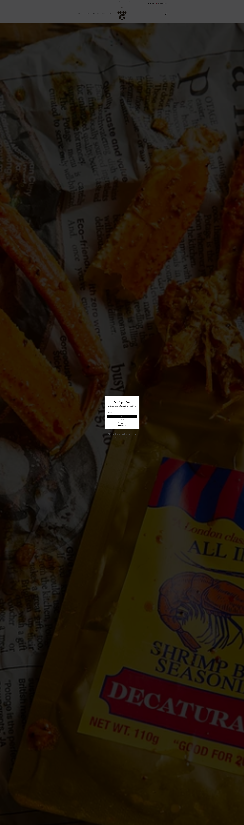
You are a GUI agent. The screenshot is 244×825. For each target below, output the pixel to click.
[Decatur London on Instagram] (123, 426)
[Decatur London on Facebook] (119, 426)
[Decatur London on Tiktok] (125, 426)
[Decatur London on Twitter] (121, 426)
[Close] (138, 398)
